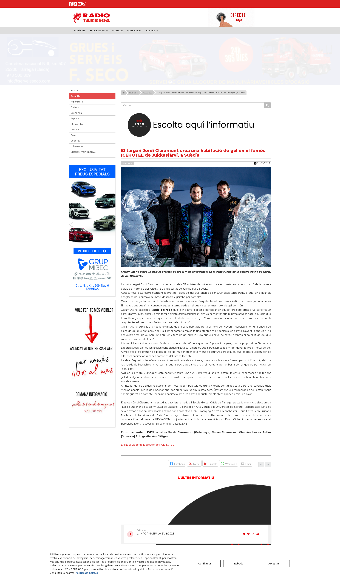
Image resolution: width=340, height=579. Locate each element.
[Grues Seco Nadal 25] (170, 61)
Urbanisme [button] (77, 146)
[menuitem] (79, 30)
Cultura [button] (75, 107)
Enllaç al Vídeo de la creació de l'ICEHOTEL (147, 444)
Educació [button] (75, 90)
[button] (71, 4)
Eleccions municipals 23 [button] (83, 152)
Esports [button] (75, 118)
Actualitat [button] (76, 96)
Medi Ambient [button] (78, 124)
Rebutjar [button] (239, 563)
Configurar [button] (204, 563)
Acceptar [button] (273, 563)
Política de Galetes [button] (86, 573)
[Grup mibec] (92, 229)
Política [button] (75, 129)
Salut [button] (73, 135)
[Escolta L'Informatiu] (196, 125)
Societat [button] (75, 140)
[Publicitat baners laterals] (92, 362)
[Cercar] (267, 105)
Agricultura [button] (77, 101)
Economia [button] (76, 113)
